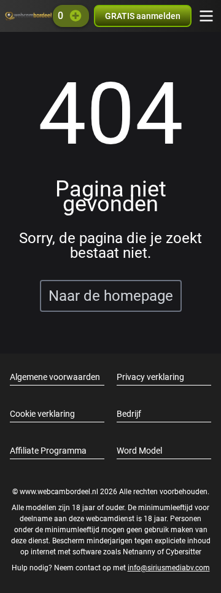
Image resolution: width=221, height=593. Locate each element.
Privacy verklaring (150, 377)
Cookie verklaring (42, 414)
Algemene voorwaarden (55, 377)
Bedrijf (129, 414)
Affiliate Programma (48, 450)
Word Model (139, 450)
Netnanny (140, 552)
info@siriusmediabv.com (169, 568)
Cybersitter (183, 552)
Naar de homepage (110, 295)
